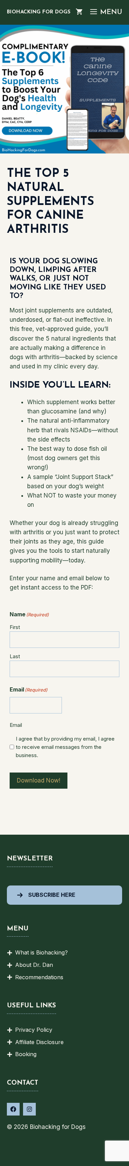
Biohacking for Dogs (39, 12)
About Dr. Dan (34, 964)
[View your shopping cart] (79, 12)
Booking (25, 1054)
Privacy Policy (33, 1029)
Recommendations (39, 977)
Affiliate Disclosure (39, 1042)
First (15, 627)
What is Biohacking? (41, 952)
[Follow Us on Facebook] (13, 1109)
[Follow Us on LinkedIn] (29, 1109)
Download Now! (38, 780)
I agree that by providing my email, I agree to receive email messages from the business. (65, 746)
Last (15, 656)
